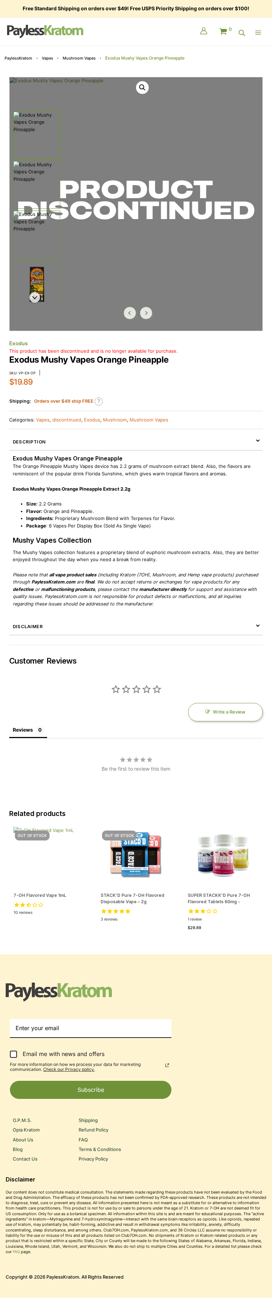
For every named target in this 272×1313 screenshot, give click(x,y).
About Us (23, 1139)
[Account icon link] (203, 31)
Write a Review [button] (229, 712)
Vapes (47, 58)
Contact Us (25, 1159)
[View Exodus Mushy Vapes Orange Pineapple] (36, 135)
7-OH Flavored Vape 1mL (39, 895)
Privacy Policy (93, 1159)
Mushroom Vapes (79, 58)
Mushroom (115, 420)
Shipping (88, 1120)
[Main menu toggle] (260, 32)
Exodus (18, 343)
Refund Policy (93, 1130)
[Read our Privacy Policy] (167, 1065)
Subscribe (91, 1089)
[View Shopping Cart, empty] (225, 29)
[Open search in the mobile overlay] (241, 33)
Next (146, 313)
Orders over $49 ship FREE (64, 401)
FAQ (83, 1139)
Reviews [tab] (23, 730)
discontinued (66, 420)
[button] (142, 87)
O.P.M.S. (22, 1120)
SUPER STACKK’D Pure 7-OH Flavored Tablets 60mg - (219, 898)
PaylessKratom (18, 58)
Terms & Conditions (100, 1149)
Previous (129, 313)
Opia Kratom (26, 1130)
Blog (18, 1149)
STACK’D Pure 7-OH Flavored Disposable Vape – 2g (132, 898)
